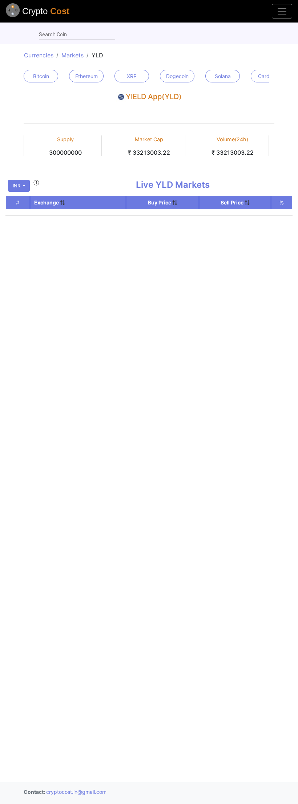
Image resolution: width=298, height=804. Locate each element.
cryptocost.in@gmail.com (76, 792)
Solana (223, 76)
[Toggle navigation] (282, 11)
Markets (72, 55)
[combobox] (77, 35)
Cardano (268, 76)
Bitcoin (41, 76)
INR (17, 185)
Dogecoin (177, 76)
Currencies (38, 55)
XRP (132, 76)
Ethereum (86, 76)
